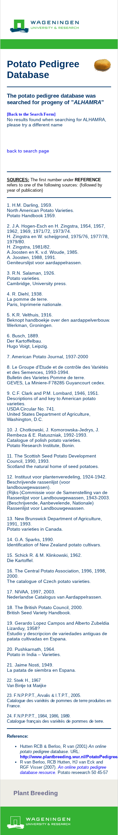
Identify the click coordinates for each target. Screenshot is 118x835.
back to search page (28, 150)
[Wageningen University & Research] (44, 31)
